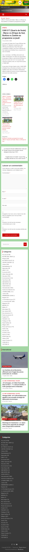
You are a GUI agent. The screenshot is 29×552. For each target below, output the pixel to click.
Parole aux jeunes (6, 315)
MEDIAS (4, 305)
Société (4, 332)
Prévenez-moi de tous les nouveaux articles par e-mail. (14, 229)
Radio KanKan (5, 323)
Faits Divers (5, 280)
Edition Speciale (6, 274)
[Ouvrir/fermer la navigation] (3, 14)
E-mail (4, 198)
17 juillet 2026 (5, 375)
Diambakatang (6, 266)
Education (4, 276)
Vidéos (4, 338)
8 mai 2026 (5, 401)
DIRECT (4, 270)
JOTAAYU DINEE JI (7, 291)
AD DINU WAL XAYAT (7, 256)
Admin (11, 388)
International (6, 350)
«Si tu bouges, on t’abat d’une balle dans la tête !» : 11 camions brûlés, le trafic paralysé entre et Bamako (14, 384)
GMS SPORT (5, 284)
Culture (4, 264)
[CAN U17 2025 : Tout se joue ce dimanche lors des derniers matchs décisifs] (7, 120)
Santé (3, 328)
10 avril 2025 (5, 40)
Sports (4, 27)
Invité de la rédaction (7, 289)
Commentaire (6, 173)
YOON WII (4, 342)
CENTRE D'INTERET (7, 262)
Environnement (6, 278)
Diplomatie (5, 268)
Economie (4, 272)
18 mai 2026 (5, 388)
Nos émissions (6, 313)
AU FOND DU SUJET (7, 260)
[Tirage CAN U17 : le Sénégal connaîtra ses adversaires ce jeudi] (19, 98)
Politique (4, 321)
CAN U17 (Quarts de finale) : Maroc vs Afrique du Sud (14, 140)
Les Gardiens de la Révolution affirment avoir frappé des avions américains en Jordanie (12, 372)
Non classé (5, 311)
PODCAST (4, 319)
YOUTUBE (4, 344)
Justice (4, 293)
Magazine (4, 303)
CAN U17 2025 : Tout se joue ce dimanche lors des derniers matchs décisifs (6, 126)
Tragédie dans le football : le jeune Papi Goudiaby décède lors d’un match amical (15, 157)
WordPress (20, 549)
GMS (10, 40)
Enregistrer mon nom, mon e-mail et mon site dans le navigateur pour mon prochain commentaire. (14, 215)
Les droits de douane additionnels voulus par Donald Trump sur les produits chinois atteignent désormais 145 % (15, 150)
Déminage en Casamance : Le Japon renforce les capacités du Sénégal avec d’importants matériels (13, 424)
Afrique (4, 258)
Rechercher (25, 244)
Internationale (5, 288)
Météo (4, 307)
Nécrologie (5, 309)
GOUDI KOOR (5, 286)
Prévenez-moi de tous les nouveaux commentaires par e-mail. (11, 223)
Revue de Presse (6, 326)
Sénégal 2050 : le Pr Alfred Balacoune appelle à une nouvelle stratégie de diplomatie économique (14, 397)
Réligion (4, 325)
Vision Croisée (6, 340)
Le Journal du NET (7, 301)
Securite (4, 330)
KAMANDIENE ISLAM (7, 295)
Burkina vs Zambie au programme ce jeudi (12, 138)
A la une (4, 254)
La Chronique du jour (7, 299)
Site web (4, 205)
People (4, 317)
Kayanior (4, 297)
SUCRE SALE (5, 336)
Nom (4, 191)
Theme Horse (22, 547)
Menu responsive (26, 7)
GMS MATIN (5, 282)
